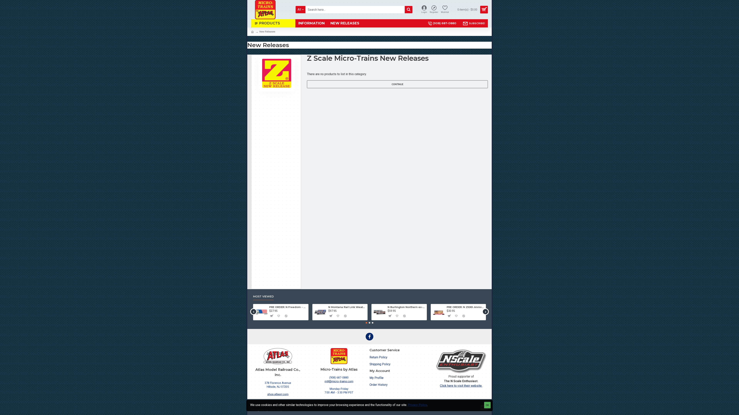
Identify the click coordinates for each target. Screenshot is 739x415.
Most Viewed (263, 296)
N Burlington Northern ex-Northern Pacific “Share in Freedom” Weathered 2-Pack (406, 307)
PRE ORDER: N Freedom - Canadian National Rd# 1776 (288, 307)
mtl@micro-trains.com (339, 381)
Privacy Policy (417, 405)
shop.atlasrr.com (277, 394)
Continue (397, 84)
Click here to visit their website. (461, 386)
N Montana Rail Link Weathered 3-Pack (347, 307)
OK (487, 405)
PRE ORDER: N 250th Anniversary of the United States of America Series (465, 307)
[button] (253, 311)
